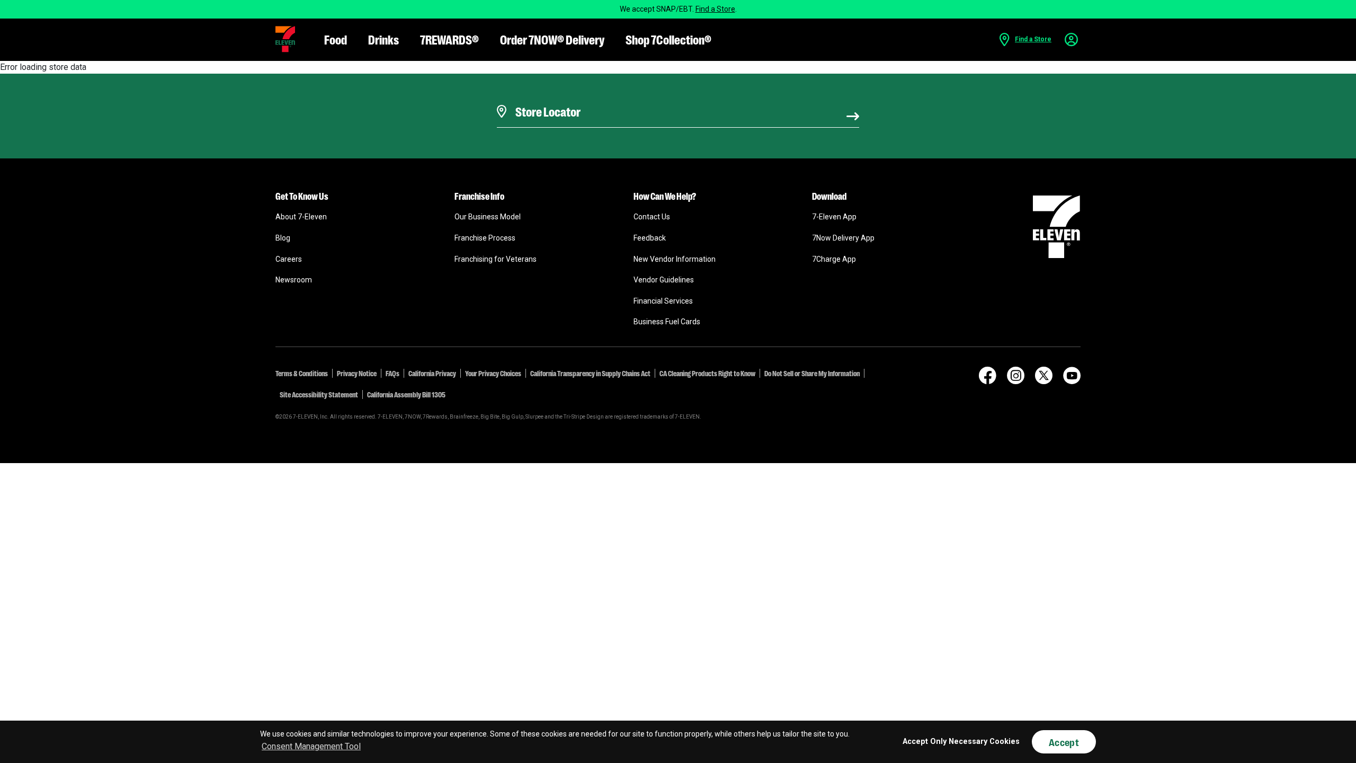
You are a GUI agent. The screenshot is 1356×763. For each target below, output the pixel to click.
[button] (285, 39)
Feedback (650, 238)
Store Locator (545, 98)
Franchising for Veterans (495, 259)
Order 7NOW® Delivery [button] (552, 39)
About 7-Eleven (301, 216)
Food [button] (335, 39)
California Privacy (432, 373)
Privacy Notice (357, 373)
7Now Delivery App (843, 238)
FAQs (392, 373)
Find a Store (715, 9)
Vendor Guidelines (664, 280)
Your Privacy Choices (493, 373)
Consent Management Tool (311, 746)
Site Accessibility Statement (319, 394)
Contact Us (652, 216)
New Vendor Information (675, 259)
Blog (282, 238)
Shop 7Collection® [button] (668, 39)
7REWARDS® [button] (449, 39)
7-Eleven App (834, 216)
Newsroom (293, 280)
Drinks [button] (383, 39)
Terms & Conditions (301, 373)
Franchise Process (484, 238)
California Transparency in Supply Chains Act (590, 373)
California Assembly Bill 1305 (406, 394)
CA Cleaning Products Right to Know (707, 373)
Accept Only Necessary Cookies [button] (961, 741)
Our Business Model (487, 216)
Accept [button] (1064, 742)
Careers (288, 259)
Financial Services (663, 301)
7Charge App (834, 259)
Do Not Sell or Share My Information (812, 373)
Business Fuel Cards (667, 321)
